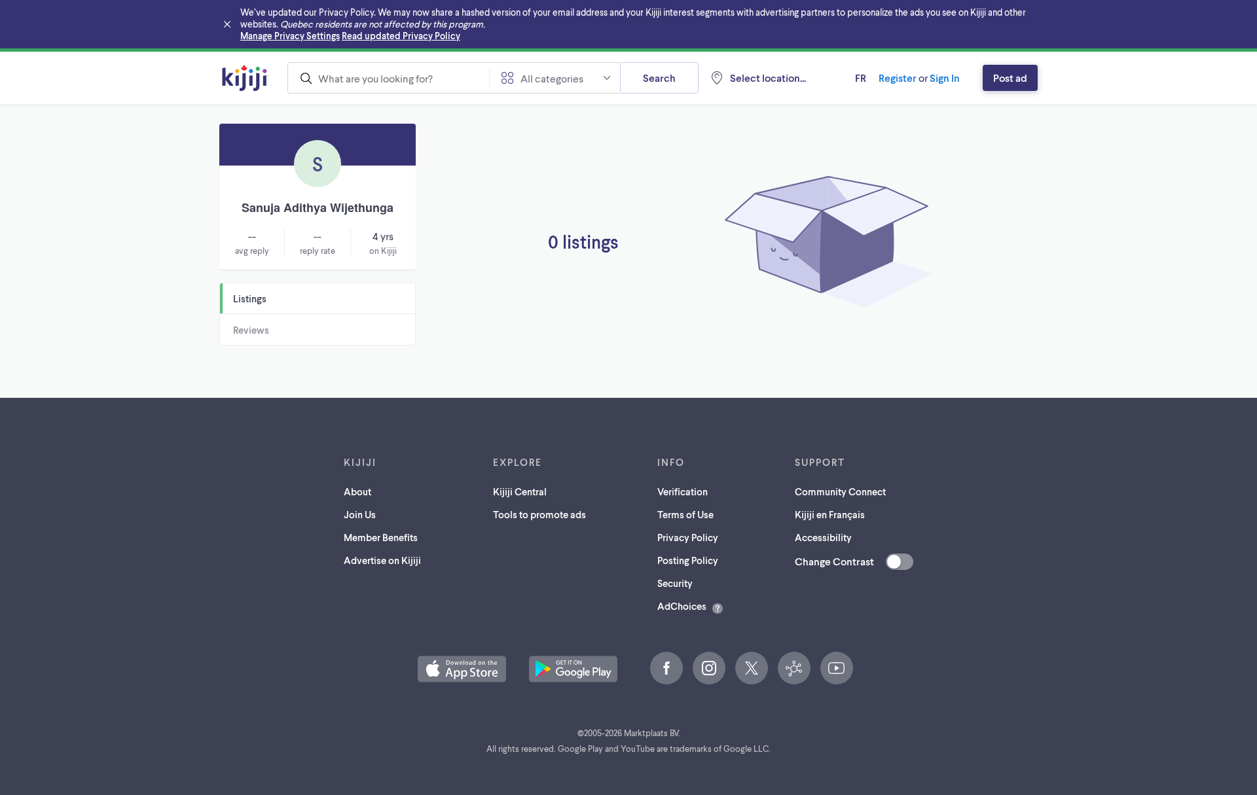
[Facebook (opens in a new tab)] (666, 668)
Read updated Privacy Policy (401, 35)
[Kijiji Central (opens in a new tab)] (794, 668)
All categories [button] (551, 78)
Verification (682, 491)
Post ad (1010, 77)
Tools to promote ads (539, 514)
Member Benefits (381, 537)
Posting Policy (687, 560)
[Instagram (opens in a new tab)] (709, 668)
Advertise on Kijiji (382, 560)
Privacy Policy (687, 537)
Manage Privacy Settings (290, 35)
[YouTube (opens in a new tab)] (836, 668)
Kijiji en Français (830, 514)
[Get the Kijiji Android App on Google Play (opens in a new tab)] (573, 669)
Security (675, 583)
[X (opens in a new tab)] (751, 668)
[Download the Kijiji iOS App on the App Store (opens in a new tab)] (462, 669)
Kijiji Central (520, 491)
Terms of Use (685, 514)
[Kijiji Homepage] (245, 78)
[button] (462, 669)
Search (659, 77)
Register (898, 77)
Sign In (945, 77)
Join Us (360, 514)
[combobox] (388, 78)
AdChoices (681, 606)
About (357, 491)
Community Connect (840, 491)
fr (860, 77)
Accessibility (823, 537)
